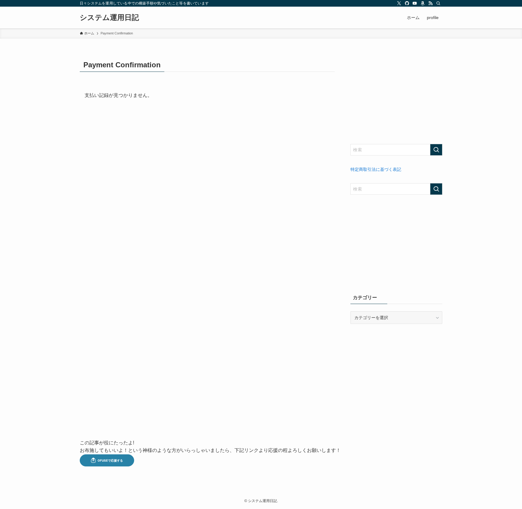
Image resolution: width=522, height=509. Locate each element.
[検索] (438, 3)
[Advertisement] (396, 95)
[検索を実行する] (436, 149)
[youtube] (415, 3)
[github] (407, 3)
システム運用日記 (109, 17)
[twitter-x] (399, 3)
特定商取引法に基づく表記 (375, 169)
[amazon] (423, 3)
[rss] (430, 3)
